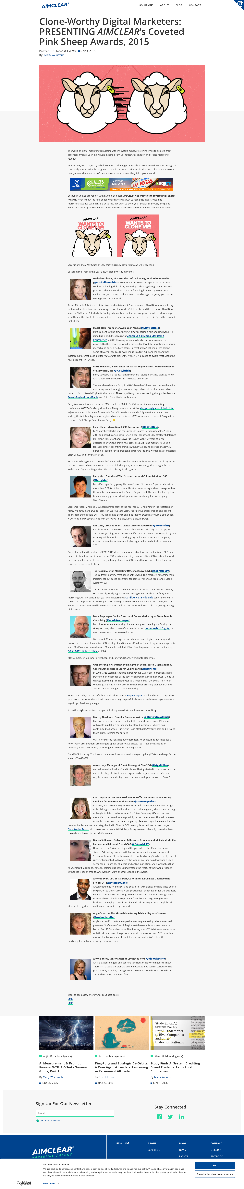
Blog (179, 5)
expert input (134, 695)
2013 (70, 998)
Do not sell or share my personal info (215, 1174)
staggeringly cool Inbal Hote (157, 408)
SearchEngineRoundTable (83, 397)
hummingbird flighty (157, 628)
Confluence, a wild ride (139, 597)
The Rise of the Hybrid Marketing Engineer (176, 1065)
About (164, 5)
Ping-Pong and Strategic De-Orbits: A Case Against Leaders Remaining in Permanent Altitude (65, 1067)
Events (183, 1156)
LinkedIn (216, 1149)
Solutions (146, 5)
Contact (195, 5)
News (182, 1149)
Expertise (154, 1149)
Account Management (56, 1056)
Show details (49, 1183)
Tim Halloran (50, 1077)
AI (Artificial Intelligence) (113, 1056)
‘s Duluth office (83, 651)
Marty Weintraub (54, 55)
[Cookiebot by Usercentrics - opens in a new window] (24, 1183)
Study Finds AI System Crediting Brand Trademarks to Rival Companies (119, 1067)
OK (214, 1165)
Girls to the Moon (78, 829)
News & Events (66, 51)
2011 (70, 1003)
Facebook (217, 1156)
